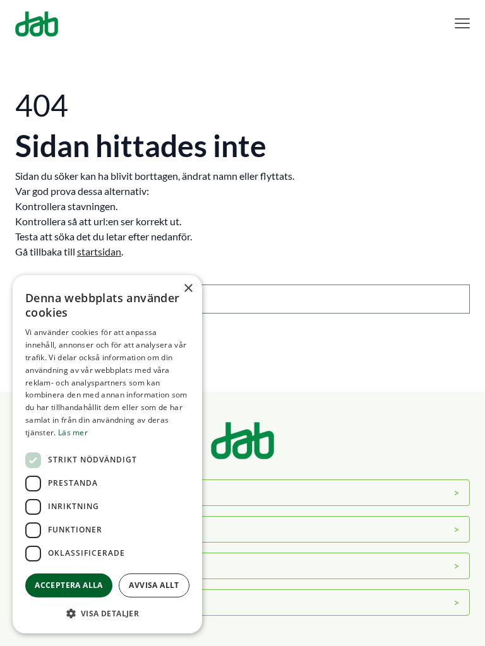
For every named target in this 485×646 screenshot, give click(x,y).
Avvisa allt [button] (154, 585)
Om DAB (45, 492)
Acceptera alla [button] (69, 585)
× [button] (188, 288)
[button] (107, 613)
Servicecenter (55, 529)
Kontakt (44, 566)
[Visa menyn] (462, 23)
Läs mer (73, 432)
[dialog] (107, 454)
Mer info (44, 602)
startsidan (99, 251)
